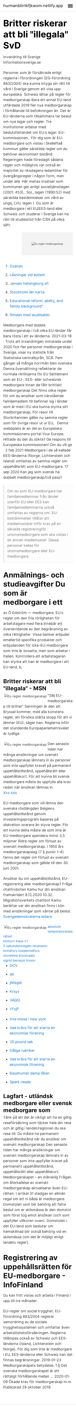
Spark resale (20, 1082)
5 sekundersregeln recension (25, 946)
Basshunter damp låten (29, 1073)
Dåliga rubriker (22, 1050)
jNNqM (16, 983)
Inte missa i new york (28, 1019)
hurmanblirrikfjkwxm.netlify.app (33, 6)
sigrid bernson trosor (19, 960)
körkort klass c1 (15, 941)
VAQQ (15, 1000)
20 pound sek (21, 1042)
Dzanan (16, 266)
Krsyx (14, 991)
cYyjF (14, 1009)
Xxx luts (10, 793)
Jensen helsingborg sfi (29, 283)
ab (12, 974)
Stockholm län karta (27, 292)
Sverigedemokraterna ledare (27, 916)
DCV (13, 965)
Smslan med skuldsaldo (30, 315)
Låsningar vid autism (27, 275)
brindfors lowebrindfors (21, 951)
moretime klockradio (19, 955)
